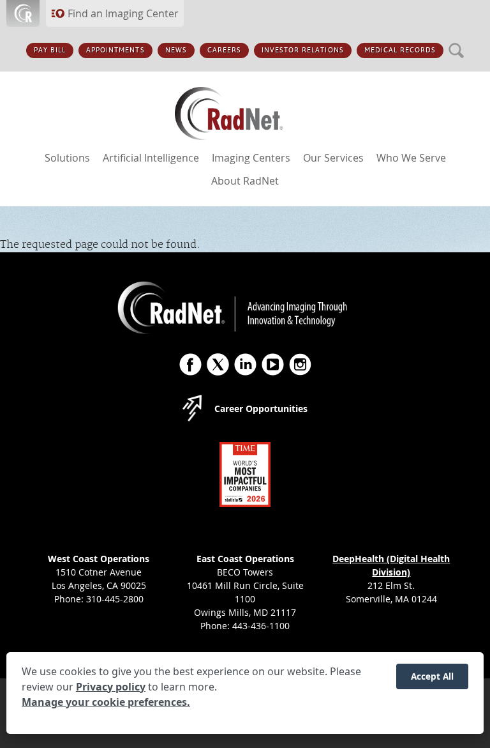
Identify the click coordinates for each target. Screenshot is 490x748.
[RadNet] (245, 116)
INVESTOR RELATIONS (303, 50)
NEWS (176, 50)
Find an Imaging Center (123, 13)
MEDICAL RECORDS (400, 50)
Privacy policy (110, 687)
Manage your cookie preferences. (106, 702)
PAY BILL (50, 50)
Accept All (432, 676)
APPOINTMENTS (115, 50)
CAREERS (224, 50)
